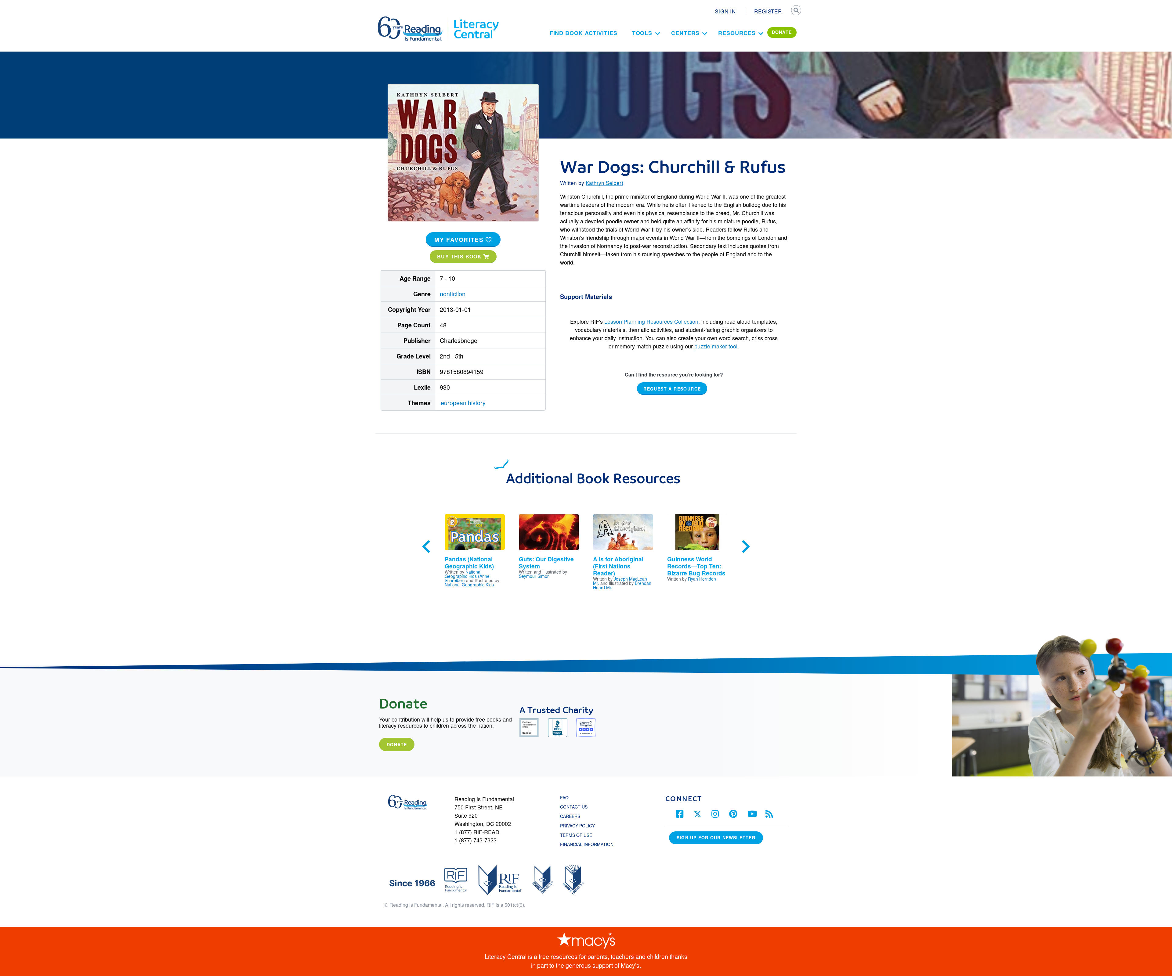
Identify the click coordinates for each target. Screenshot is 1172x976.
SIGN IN (725, 11)
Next (746, 546)
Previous (426, 546)
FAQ (564, 797)
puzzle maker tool (715, 346)
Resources (736, 33)
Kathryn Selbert (604, 182)
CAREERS (570, 816)
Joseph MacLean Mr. (620, 581)
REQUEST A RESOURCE (672, 389)
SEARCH (795, 11)
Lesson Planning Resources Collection (651, 321)
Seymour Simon (534, 576)
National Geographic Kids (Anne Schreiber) (467, 576)
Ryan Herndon (702, 579)
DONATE (782, 32)
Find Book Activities (583, 33)
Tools (642, 33)
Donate (397, 744)
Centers (685, 33)
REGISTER (768, 11)
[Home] (414, 19)
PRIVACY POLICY (577, 826)
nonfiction (452, 293)
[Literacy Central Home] (476, 19)
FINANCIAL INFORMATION (586, 844)
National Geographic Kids (469, 585)
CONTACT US (575, 807)
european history (463, 402)
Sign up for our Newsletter (716, 837)
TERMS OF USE (579, 835)
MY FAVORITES (460, 239)
